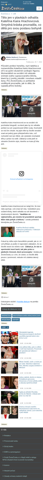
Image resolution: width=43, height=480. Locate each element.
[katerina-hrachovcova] (31, 112)
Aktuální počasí (9, 471)
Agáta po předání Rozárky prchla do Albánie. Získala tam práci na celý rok (29, 394)
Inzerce (6, 465)
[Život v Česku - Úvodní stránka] (13, 8)
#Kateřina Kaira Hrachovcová (26, 315)
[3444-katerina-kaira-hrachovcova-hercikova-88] (11, 100)
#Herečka (6, 315)
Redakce (7, 435)
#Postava (6, 319)
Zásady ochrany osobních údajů (15, 476)
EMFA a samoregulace (12, 452)
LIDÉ (14, 14)
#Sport (15, 319)
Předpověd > (4, 2)
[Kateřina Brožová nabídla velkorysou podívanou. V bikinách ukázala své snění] (8, 232)
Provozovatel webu (11, 441)
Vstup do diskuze (11, 309)
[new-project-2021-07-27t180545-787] (31, 100)
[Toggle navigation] (39, 8)
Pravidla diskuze (23, 302)
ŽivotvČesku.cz (5, 14)
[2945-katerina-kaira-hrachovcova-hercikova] (11, 112)
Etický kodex (8, 446)
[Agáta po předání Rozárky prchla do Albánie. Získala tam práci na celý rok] (9, 397)
